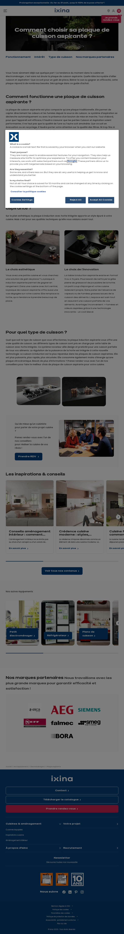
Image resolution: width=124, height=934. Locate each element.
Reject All (76, 200)
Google (72, 161)
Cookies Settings (22, 200)
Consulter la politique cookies (28, 192)
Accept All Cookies (101, 200)
